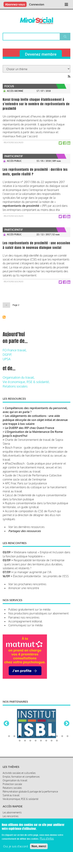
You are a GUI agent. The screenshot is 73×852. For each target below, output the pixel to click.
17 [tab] (41, 741)
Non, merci (39, 846)
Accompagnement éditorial (25, 621)
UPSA (6, 359)
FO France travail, (15, 350)
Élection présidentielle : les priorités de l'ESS (41, 576)
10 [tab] (57, 736)
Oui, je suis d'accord (15, 846)
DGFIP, (7, 354)
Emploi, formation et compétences (21, 776)
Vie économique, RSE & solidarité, (26, 382)
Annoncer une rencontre (23, 588)
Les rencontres (10, 816)
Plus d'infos (47, 838)
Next (66, 723)
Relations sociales (13, 142)
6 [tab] (35, 736)
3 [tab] (19, 736)
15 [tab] (30, 741)
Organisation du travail (15, 780)
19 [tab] (51, 741)
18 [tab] (46, 741)
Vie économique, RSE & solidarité (20, 798)
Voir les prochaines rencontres (27, 584)
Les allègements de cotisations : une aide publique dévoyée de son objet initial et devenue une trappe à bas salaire (35, 420)
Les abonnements (12, 812)
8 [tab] (46, 736)
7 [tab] (41, 736)
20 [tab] (57, 741)
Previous (6, 723)
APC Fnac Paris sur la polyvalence (26, 483)
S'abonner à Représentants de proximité (4, 317)
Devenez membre (41, 54)
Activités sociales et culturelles (19, 772)
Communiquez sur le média (25, 625)
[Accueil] (36, 20)
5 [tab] (30, 736)
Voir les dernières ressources (26, 527)
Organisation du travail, (19, 377)
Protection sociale (12, 784)
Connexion (36, 4)
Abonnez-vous (15, 4)
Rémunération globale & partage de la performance (30, 791)
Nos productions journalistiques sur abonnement (38, 613)
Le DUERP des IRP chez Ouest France (29, 428)
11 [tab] (62, 736)
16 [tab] (35, 741)
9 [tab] (51, 736)
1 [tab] (9, 736)
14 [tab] (25, 741)
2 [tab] (14, 736)
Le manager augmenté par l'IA (32, 572)
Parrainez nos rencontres (23, 617)
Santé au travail (11, 795)
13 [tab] (19, 741)
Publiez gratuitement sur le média (29, 609)
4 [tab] (25, 736)
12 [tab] (67, 736)
